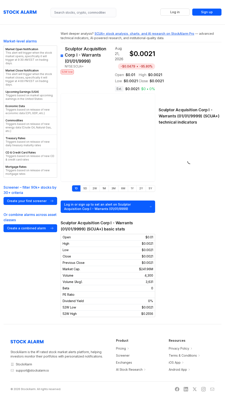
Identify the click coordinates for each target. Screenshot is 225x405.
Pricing (121, 348)
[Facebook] (177, 389)
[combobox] (83, 12)
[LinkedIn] (186, 389)
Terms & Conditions (183, 355)
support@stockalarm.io (32, 370)
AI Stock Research (129, 369)
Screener (123, 355)
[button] (30, 56)
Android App (178, 369)
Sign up (207, 12)
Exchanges (124, 362)
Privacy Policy (179, 348)
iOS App (175, 362)
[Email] (212, 389)
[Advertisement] (190, 72)
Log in (175, 12)
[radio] (76, 188)
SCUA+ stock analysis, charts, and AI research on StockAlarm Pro (144, 33)
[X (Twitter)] (194, 389)
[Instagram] (203, 389)
